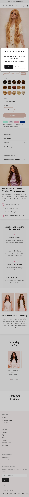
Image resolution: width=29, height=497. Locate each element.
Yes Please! (9, 67)
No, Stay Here (19, 67)
